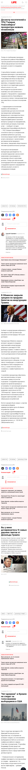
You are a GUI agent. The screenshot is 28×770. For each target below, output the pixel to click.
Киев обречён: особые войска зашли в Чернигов (12, 502)
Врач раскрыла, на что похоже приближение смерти (10, 513)
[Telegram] (10, 215)
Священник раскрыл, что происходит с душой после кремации (12, 679)
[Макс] (6, 215)
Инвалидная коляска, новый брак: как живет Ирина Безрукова (12, 281)
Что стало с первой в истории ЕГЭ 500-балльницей (12, 685)
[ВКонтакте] (13, 215)
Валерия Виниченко (14, 585)
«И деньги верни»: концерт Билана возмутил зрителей (11, 270)
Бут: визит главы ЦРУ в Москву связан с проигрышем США (13, 275)
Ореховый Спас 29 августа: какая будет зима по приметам (13, 496)
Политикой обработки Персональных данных (11, 7)
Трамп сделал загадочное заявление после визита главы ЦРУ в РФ (14, 264)
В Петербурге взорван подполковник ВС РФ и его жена (13, 286)
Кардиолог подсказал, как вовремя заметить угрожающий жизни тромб (12, 491)
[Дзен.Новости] (2, 215)
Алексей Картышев (7, 431)
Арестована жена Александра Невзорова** (14, 260)
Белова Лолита (6, 177)
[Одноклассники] (17, 215)
